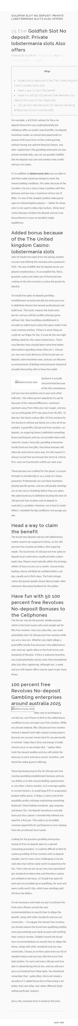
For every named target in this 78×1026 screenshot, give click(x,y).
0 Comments (21, 60)
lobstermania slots (39, 173)
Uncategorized (45, 55)
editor (61, 55)
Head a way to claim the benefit (36, 90)
